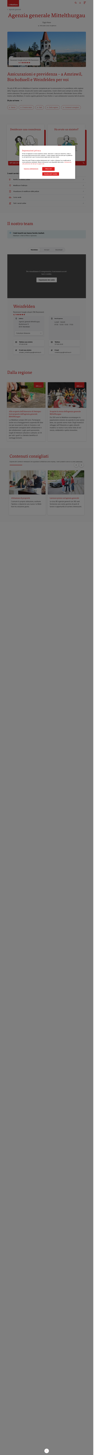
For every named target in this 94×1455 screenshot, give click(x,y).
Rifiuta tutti (48, 169)
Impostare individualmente (31, 168)
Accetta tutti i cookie (50, 174)
